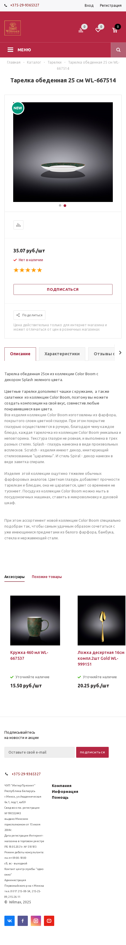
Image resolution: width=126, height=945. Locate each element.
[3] (28, 270)
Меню (24, 49)
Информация (65, 791)
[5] (40, 270)
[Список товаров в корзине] (117, 32)
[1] (16, 270)
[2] (22, 270)
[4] (34, 270)
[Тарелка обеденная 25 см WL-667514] (63, 200)
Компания (61, 785)
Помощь (60, 797)
